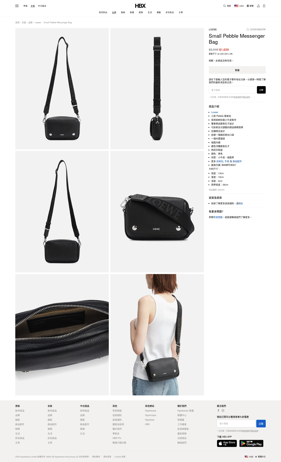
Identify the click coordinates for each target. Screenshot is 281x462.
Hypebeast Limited (28, 456)
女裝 (33, 6)
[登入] (258, 5)
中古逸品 (42, 6)
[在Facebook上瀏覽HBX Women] (218, 410)
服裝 (17, 419)
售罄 (237, 70)
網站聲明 (96, 456)
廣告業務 (182, 433)
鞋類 (17, 428)
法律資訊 (182, 437)
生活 (17, 433)
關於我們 (117, 428)
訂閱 (261, 90)
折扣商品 (19, 437)
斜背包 (219, 161)
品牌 (30, 22)
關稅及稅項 (118, 424)
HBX (147, 424)
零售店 (116, 433)
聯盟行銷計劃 (119, 442)
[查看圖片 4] (157, 211)
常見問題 (117, 410)
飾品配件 (237, 161)
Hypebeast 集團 (185, 410)
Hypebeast (150, 410)
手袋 (227, 161)
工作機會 (182, 424)
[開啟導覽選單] (17, 5)
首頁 (17, 22)
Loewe (38, 22)
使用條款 (237, 97)
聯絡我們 (182, 442)
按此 (241, 203)
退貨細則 (117, 419)
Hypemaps (150, 415)
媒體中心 (182, 415)
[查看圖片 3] (62, 211)
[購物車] (264, 5)
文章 (17, 442)
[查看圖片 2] (157, 88)
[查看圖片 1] (62, 88)
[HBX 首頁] (140, 5)
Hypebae (149, 419)
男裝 (25, 6)
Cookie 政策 (120, 456)
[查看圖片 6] (157, 335)
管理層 (180, 419)
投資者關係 (183, 428)
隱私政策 (246, 97)
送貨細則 (117, 415)
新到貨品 (19, 410)
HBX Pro (117, 437)
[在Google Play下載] (251, 443)
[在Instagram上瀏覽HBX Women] (222, 410)
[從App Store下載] (227, 443)
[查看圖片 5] (62, 335)
